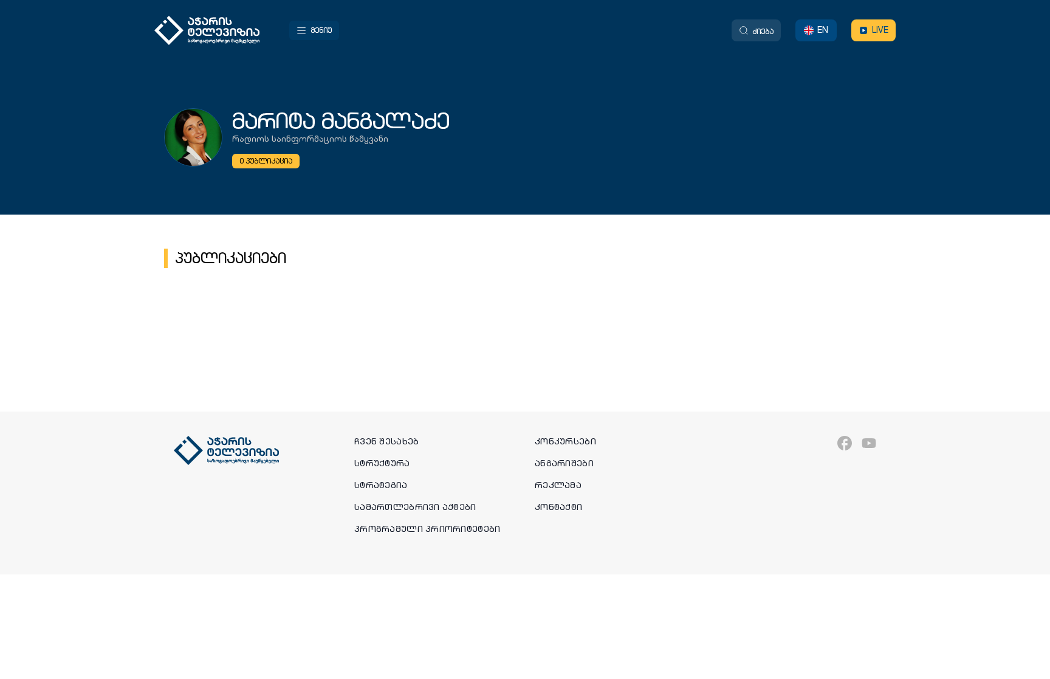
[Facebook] (844, 443)
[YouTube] (869, 443)
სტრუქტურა (382, 463)
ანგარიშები (564, 463)
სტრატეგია (381, 485)
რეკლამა (558, 485)
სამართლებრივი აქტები (415, 507)
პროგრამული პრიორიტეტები (427, 529)
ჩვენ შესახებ (386, 441)
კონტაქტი (558, 507)
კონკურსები (565, 441)
